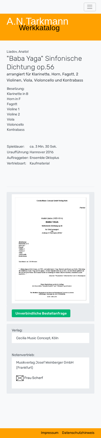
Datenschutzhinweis (78, 433)
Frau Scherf (33, 378)
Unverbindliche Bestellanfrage (41, 313)
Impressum (49, 433)
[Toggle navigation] (90, 7)
